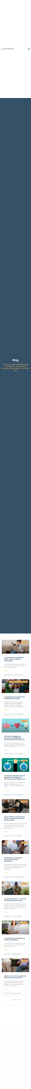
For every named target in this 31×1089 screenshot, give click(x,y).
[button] (29, 49)
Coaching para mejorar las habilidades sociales (14, 698)
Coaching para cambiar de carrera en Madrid (14, 939)
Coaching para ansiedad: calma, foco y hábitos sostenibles (14, 659)
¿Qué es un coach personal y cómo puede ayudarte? (15, 977)
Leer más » (6, 670)
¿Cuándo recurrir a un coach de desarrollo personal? (15, 899)
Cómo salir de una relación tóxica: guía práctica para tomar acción (14, 818)
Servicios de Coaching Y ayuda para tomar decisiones (13, 859)
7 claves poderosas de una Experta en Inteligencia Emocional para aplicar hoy (14, 777)
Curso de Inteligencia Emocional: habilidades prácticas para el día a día (14, 738)
